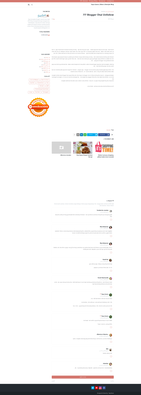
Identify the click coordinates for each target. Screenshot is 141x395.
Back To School (45, 79)
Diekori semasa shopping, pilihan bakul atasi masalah (105, 156)
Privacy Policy (93, 1)
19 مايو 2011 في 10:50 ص (103, 336)
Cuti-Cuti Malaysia (34, 79)
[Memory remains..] (61, 148)
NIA (107, 349)
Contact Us (110, 1)
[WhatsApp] (85, 134)
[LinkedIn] (81, 134)
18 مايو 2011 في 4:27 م (104, 261)
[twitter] (92, 387)
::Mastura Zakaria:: (102, 334)
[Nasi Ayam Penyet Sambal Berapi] (82, 148)
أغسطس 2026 (44, 59)
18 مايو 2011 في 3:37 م (104, 228)
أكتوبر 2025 (45, 65)
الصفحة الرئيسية (110, 11)
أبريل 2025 (45, 68)
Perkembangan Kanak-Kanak (42, 89)
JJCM (48, 86)
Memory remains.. (65, 155)
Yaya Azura (104, 294)
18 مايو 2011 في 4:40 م (104, 318)
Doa (48, 83)
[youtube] (96, 387)
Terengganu (46, 92)
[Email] (78, 134)
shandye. (105, 363)
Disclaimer (102, 1)
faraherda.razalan (102, 210)
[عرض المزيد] (74, 134)
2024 (46, 72)
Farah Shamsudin (103, 278)
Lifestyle (41, 86)
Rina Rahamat (104, 227)
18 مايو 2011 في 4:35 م (104, 296)
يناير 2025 (45, 70)
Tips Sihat (37, 92)
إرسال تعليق (83, 377)
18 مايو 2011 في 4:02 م (104, 245)
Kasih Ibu (105, 259)
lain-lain (103, 11)
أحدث (111, 381)
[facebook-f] (104, 387)
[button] (32, 4)
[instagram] (100, 387)
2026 (46, 57)
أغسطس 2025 (44, 67)
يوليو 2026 (45, 61)
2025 (46, 63)
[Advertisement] (83, 35)
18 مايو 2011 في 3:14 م (104, 212)
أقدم (54, 381)
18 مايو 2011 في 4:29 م (104, 279)
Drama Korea (40, 83)
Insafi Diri (32, 83)
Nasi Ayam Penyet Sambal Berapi (84, 156)
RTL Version (84, 1)
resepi (30, 92)
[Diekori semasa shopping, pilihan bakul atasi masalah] (104, 148)
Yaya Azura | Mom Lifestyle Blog (102, 4)
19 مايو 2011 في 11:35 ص (103, 365)
